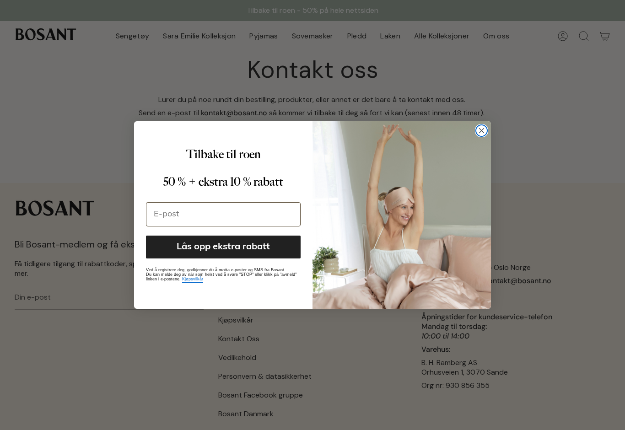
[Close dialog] (481, 130)
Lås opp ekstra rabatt (223, 247)
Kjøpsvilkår (192, 279)
